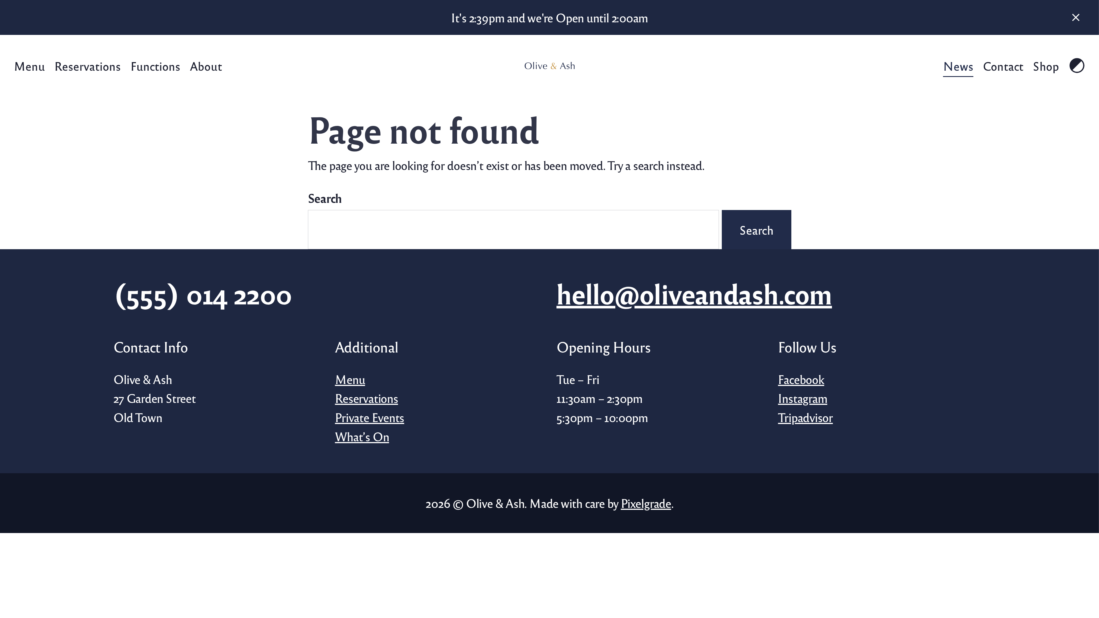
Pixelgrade (646, 503)
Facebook (801, 379)
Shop (1046, 65)
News (958, 65)
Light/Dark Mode (1076, 66)
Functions (155, 65)
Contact (1003, 65)
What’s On (362, 436)
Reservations (87, 65)
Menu (29, 65)
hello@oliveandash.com (694, 293)
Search (325, 198)
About (206, 65)
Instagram (802, 398)
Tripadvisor (805, 417)
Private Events (369, 417)
